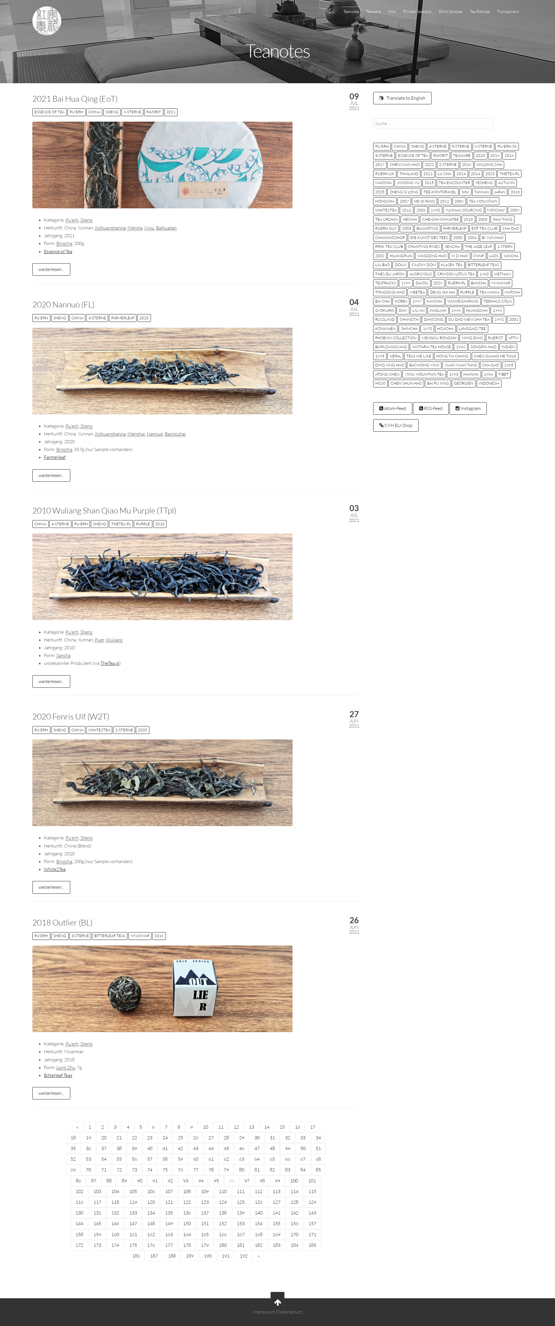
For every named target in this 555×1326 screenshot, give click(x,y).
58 (165, 1159)
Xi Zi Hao (459, 255)
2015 (429, 182)
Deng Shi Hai (442, 292)
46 (241, 1148)
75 (165, 1170)
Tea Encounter (454, 182)
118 (115, 1202)
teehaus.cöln (498, 301)
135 (169, 1213)
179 (205, 1245)
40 (149, 1148)
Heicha (410, 219)
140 (258, 1213)
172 (79, 1245)
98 (262, 1181)
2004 (472, 237)
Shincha (409, 328)
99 (277, 1181)
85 (318, 1170)
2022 (429, 164)
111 (241, 1191)
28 (226, 1137)
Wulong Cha (489, 164)
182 (258, 1245)
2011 (406, 210)
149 (169, 1223)
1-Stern (505, 246)
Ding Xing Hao (389, 365)
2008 (421, 210)
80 (241, 1170)
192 (243, 1256)
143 (312, 1213)
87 (93, 1181)
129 (312, 1202)
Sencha (452, 246)
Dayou (422, 283)
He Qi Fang (424, 201)
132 (115, 1213)
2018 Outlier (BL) (62, 922)
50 (303, 1148)
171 (312, 1234)
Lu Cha (444, 173)
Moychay (496, 210)
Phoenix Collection (396, 337)
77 (195, 1170)
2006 (459, 201)
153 (241, 1223)
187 (154, 1256)
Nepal (395, 356)
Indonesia (489, 383)
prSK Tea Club (389, 246)
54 (103, 1159)
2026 (438, 283)
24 (165, 1137)
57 (149, 1159)
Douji (400, 264)
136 (187, 1213)
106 (151, 1191)
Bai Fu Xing (438, 383)
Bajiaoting (427, 228)
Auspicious (421, 274)
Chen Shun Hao (406, 383)
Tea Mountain (483, 201)
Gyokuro (384, 310)
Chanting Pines (424, 246)
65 (272, 1159)
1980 (484, 274)
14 (266, 1127)
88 (109, 1181)
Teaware (373, 11)
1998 (456, 310)
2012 (444, 201)
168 (258, 1234)
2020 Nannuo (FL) (63, 304)
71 (103, 1170)
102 (79, 1191)
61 (211, 1159)
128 (294, 1202)
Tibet (503, 374)
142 (294, 1213)
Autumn (506, 182)
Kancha (434, 301)
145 (97, 1223)
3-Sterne (97, 318)
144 (79, 1223)
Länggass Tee (472, 328)
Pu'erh (76, 112)
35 (73, 1148)
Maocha (383, 182)
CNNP (478, 255)
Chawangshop (390, 237)
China (94, 112)
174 (115, 1245)
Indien (508, 346)
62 (226, 1159)
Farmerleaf (122, 318)
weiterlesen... (51, 269)
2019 (495, 155)
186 (136, 1256)
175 (133, 1245)
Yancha (511, 255)
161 (133, 1234)
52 (73, 1159)
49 (287, 1148)
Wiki (392, 11)
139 (241, 1213)
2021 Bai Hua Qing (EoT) (75, 98)
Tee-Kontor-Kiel (439, 192)
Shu (465, 192)
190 (208, 1256)
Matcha (512, 292)
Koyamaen (385, 328)
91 (155, 1181)
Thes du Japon (389, 274)
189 (190, 1256)
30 (257, 1137)
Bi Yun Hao (492, 237)
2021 (170, 112)
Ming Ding (472, 337)
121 (169, 1202)
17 (312, 1127)
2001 (513, 319)
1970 (427, 328)
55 (119, 1159)
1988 (488, 374)
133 (133, 1213)
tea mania (490, 292)
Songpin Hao (483, 346)
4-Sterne (60, 524)
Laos (493, 255)
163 (169, 1234)
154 (258, 1223)
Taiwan (481, 192)
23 (149, 1137)
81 (257, 1170)
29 (241, 1137)
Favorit (153, 112)
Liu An (418, 310)
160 (115, 1234)
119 (133, 1202)
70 (88, 1170)
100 (294, 1181)
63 (241, 1159)
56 (134, 1159)
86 (78, 1181)
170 (294, 1234)
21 (119, 1137)
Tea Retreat (480, 11)
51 (318, 1148)
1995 (379, 356)
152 (223, 1223)
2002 (379, 255)
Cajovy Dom (424, 264)
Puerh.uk (384, 173)
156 (294, 1223)
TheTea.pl (121, 524)
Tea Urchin (386, 219)
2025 (379, 192)
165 (205, 1234)
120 (151, 1202)
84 (303, 1170)
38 (119, 1148)
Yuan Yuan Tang (461, 365)
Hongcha (385, 201)
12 (236, 1127)
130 (79, 1213)
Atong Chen (387, 374)
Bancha (478, 283)
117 (97, 1202)
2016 (509, 155)
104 (115, 1191)
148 (151, 1223)
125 (241, 1202)
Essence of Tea (49, 112)
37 (103, 1148)
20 (103, 1137)
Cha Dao (510, 228)
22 (134, 1137)
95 (216, 1181)
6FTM (513, 337)
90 (139, 1181)
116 (79, 1202)
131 (97, 1213)
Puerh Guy (386, 228)
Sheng (112, 112)
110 (223, 1191)
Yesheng (484, 182)
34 (318, 1137)
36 (88, 1148)
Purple (143, 524)
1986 (460, 346)
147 (133, 1223)
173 (97, 1245)
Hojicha (445, 328)
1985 (508, 365)
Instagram (470, 408)
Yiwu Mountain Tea (424, 374)
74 (149, 1170)
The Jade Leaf (478, 246)
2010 (159, 524)
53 (88, 1159)
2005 (482, 219)
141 (276, 1213)
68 (318, 1159)
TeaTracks (385, 283)
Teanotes (351, 11)
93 (185, 1181)
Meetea (417, 292)
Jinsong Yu (408, 182)
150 (187, 1223)
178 (187, 1245)
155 (276, 1223)
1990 (435, 210)
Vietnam (502, 274)
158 (79, 1234)
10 (205, 1127)
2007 (404, 201)
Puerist (495, 337)
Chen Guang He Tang (495, 356)
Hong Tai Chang (452, 356)
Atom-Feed (394, 408)
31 (272, 1137)
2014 (475, 173)
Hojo (380, 383)
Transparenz (508, 11)
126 (258, 1202)
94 (201, 1181)
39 (134, 1148)
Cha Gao (490, 365)
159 (97, 1234)
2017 (379, 164)
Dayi (403, 310)
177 (169, 1245)
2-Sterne (124, 730)
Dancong (433, 319)
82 (272, 1170)
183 (276, 1245)
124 (223, 1202)
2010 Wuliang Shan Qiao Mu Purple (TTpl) (104, 510)
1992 (499, 319)
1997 (417, 301)
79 (226, 1170)
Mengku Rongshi (439, 337)
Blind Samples (450, 11)
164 (187, 1234)
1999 (405, 283)
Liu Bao (382, 264)
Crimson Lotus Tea (456, 274)
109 (205, 1191)
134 (151, 1213)
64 (257, 1159)
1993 (453, 374)
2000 (457, 237)
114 (294, 1191)
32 (287, 1137)
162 (151, 1234)
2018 (159, 935)
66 (287, 1159)
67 (303, 1159)
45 (226, 1148)
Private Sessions (417, 11)
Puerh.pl (457, 283)
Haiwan (471, 374)
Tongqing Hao (390, 292)
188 (172, 1256)
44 (211, 1148)
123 (205, 1202)
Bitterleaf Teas (109, 935)
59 (180, 1159)
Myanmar (140, 935)
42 (180, 1148)
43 (195, 1148)
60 (195, 1159)
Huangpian (401, 255)
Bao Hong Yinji (424, 365)
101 (312, 1181)
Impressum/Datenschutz (277, 1312)
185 (312, 1245)
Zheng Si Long (404, 192)
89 (124, 1181)
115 (312, 1191)
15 (282, 1127)
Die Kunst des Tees (429, 237)
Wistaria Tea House (431, 346)
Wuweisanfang (462, 301)
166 (223, 1234)
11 (220, 1127)
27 (211, 1137)
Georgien (463, 383)
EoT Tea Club (484, 228)
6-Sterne (132, 112)
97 (246, 1181)
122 (187, 1202)
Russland (385, 319)
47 (257, 1148)
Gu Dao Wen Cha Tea (468, 319)
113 (276, 1191)
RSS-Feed (433, 408)
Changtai (409, 319)
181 (241, 1245)
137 (205, 1213)
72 (119, 1170)
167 (241, 1234)
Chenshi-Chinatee (440, 219)
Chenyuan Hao (405, 164)
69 (73, 1170)
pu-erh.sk (507, 146)
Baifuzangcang (391, 346)
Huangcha (477, 310)
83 (287, 1170)
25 (180, 1137)
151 (205, 1223)
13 (251, 1127)
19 (88, 1137)
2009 (514, 210)
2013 (515, 192)
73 (134, 1170)
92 (170, 1181)
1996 (497, 310)
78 (211, 1170)
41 (165, 1148)
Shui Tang (503, 219)
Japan (499, 192)
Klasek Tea (451, 264)
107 (169, 1191)
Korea (401, 301)
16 (297, 1127)
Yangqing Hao (431, 255)
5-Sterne (460, 146)
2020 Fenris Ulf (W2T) (70, 716)
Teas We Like (418, 356)
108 (187, 1191)
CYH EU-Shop (398, 425)
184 (294, 1245)
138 (223, 1213)
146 (115, 1223)
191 (226, 1256)
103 (97, 1191)
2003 (406, 228)
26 (195, 1137)
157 (312, 1223)
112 (258, 1191)
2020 (144, 318)
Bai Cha (382, 301)
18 (73, 1137)
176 (151, 1245)
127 (276, 1202)
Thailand (408, 173)
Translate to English (406, 98)
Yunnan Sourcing (463, 210)
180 (223, 1245)
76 (180, 1170)
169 (276, 1234)
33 (303, 1137)
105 (133, 1191)
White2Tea (99, 730)
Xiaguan (438, 310)
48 (272, 1148)
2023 (490, 173)
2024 (461, 173)
